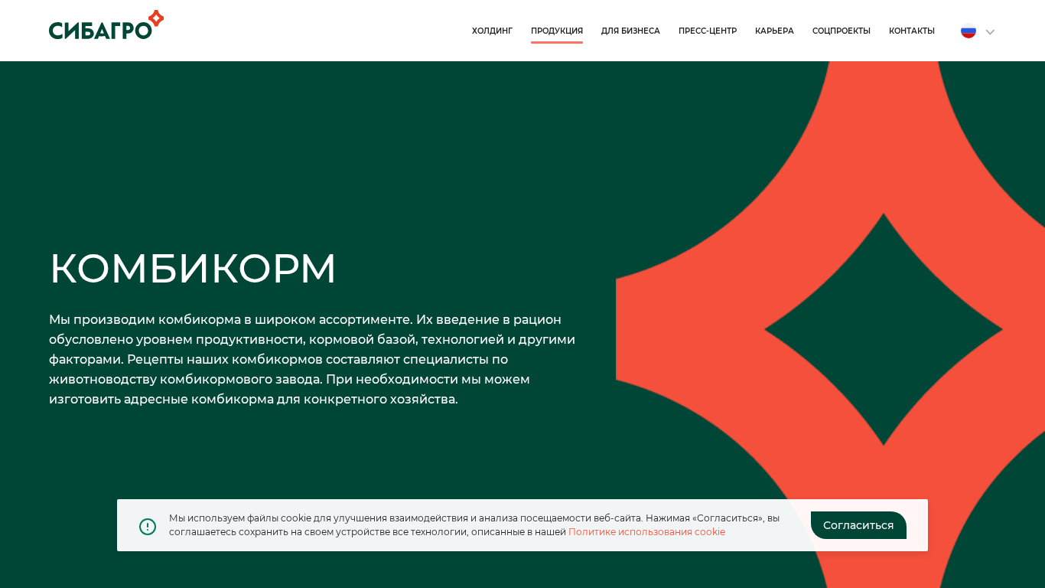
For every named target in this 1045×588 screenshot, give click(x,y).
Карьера (774, 31)
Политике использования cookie (646, 531)
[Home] (106, 24)
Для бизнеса (630, 31)
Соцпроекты (841, 31)
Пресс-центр (708, 31)
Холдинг (492, 31)
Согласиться (858, 525)
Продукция (557, 31)
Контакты (912, 31)
